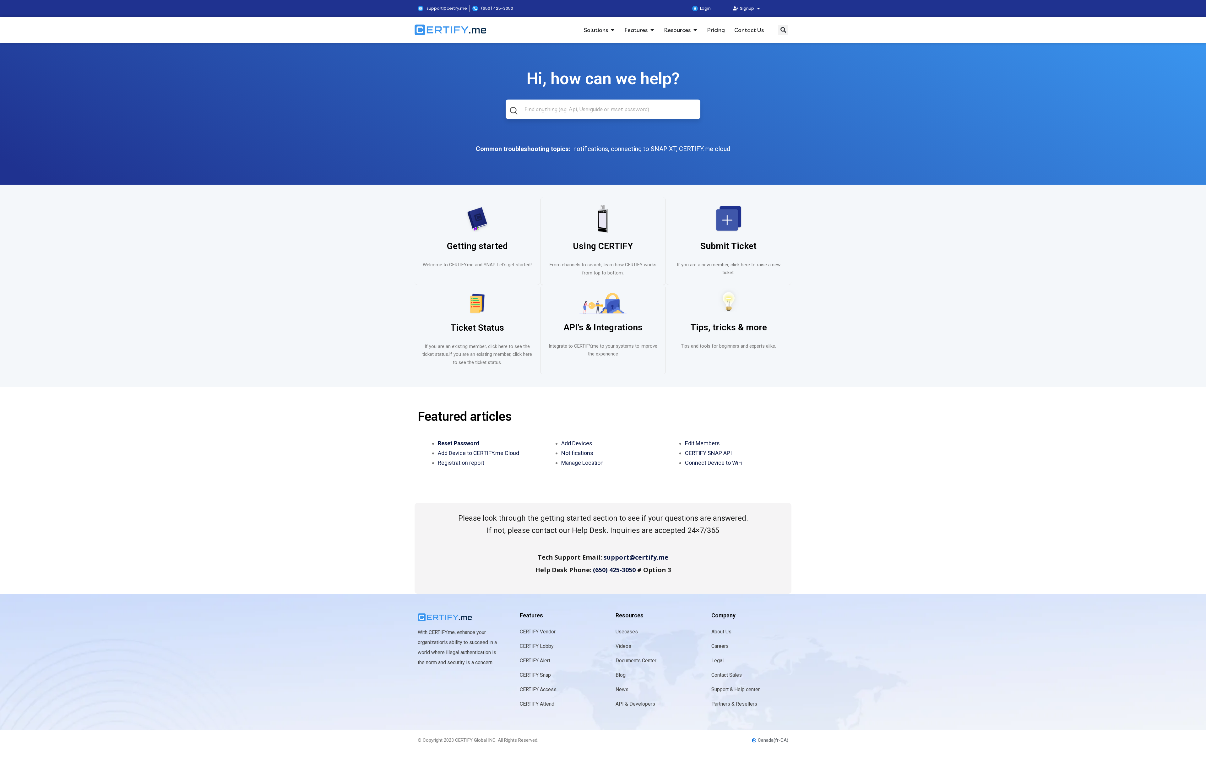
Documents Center (636, 661)
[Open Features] (652, 30)
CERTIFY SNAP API (708, 453)
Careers (720, 646)
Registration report (461, 462)
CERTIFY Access (538, 689)
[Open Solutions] (612, 30)
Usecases (627, 632)
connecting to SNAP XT (643, 149)
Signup (746, 8)
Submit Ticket (728, 246)
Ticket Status (477, 328)
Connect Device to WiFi (713, 462)
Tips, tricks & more (728, 327)
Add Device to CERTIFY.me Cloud (478, 453)
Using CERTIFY (603, 246)
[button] (783, 30)
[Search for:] (603, 114)
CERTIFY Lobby (537, 646)
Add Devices (576, 443)
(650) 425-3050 (614, 570)
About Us (721, 632)
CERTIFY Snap (535, 675)
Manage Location (582, 462)
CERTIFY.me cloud (704, 149)
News (622, 689)
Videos (623, 646)
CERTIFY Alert (535, 661)
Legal (717, 661)
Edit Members (702, 443)
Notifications (577, 453)
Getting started (477, 246)
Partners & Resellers (734, 704)
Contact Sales (726, 675)
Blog (621, 675)
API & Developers (635, 704)
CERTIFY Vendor (538, 632)
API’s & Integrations (603, 327)
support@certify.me (636, 557)
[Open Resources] (695, 30)
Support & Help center (735, 689)
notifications (590, 149)
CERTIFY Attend (537, 704)
